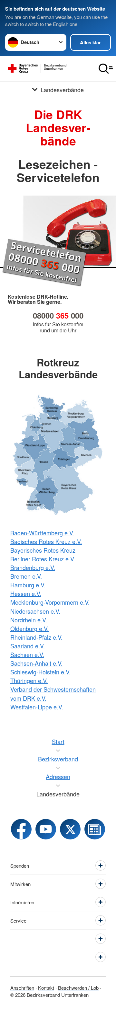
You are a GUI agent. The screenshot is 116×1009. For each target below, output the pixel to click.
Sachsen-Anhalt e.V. (36, 663)
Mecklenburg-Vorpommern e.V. (50, 602)
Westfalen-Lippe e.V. (36, 707)
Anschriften (22, 987)
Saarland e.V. (27, 646)
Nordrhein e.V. (28, 620)
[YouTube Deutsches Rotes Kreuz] (45, 829)
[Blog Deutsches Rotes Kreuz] (94, 829)
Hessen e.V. (25, 593)
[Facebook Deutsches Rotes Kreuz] (21, 829)
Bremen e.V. (26, 576)
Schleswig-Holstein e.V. (40, 672)
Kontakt (46, 987)
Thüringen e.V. (29, 680)
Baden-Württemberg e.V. (42, 533)
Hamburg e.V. (27, 585)
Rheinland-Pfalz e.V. (36, 637)
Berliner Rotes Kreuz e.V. (42, 559)
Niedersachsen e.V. (35, 611)
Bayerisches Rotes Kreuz (42, 550)
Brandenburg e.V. (32, 567)
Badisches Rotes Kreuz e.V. (46, 541)
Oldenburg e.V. (29, 628)
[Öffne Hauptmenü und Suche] (105, 68)
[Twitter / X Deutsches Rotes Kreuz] (70, 829)
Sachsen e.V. (27, 654)
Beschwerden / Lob (78, 987)
